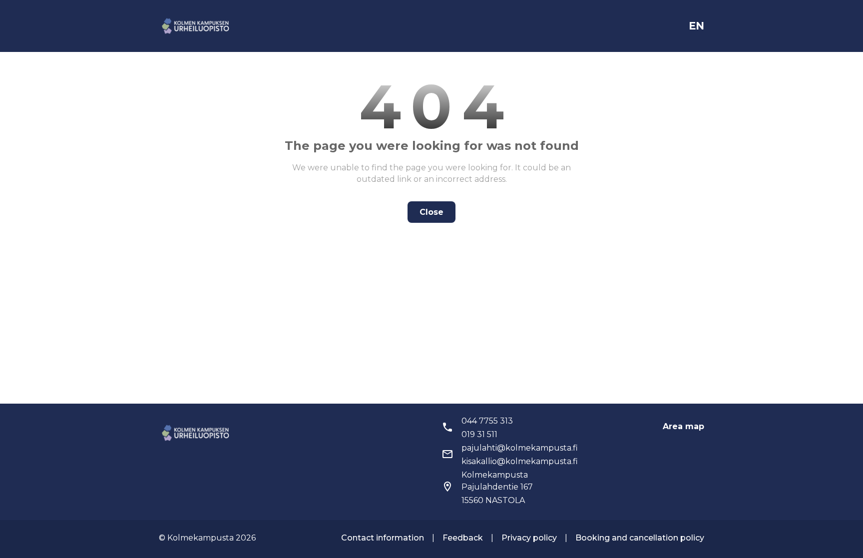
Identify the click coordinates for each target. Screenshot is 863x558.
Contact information (382, 538)
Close (431, 212)
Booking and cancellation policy (639, 538)
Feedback (462, 538)
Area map (683, 426)
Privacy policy (529, 538)
